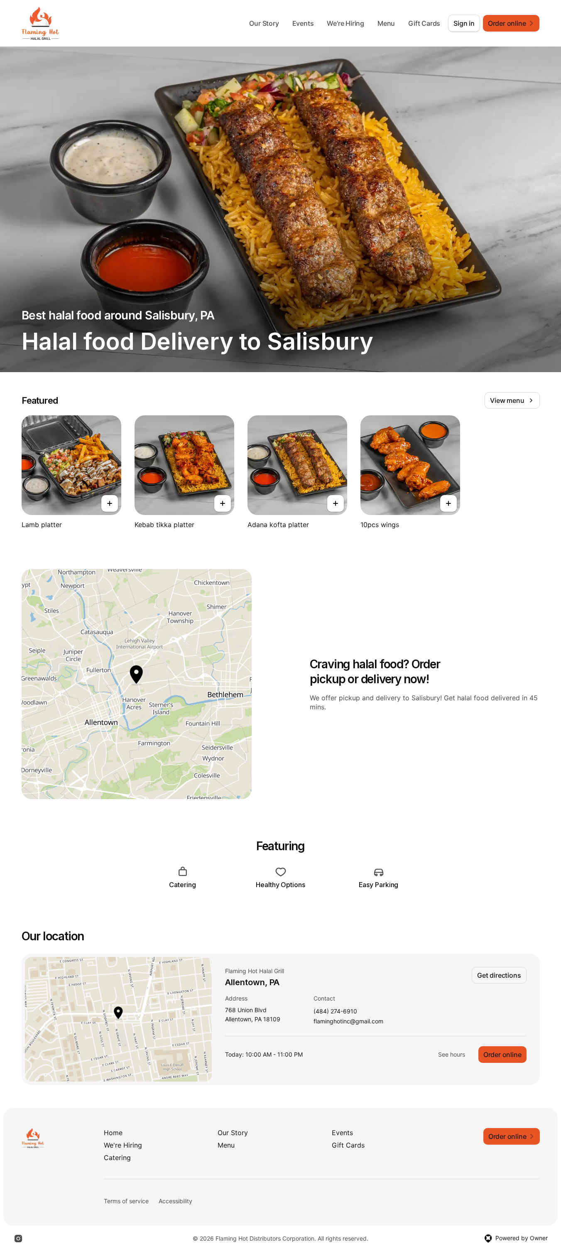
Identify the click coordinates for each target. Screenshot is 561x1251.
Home (113, 1132)
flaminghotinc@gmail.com (348, 1021)
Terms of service (126, 1200)
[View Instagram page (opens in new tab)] (18, 1239)
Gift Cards (424, 23)
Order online (502, 1054)
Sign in (464, 23)
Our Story (264, 23)
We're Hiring (345, 23)
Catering (117, 1157)
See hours (451, 1054)
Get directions (499, 975)
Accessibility (175, 1200)
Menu (386, 23)
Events (303, 23)
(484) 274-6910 (335, 1012)
